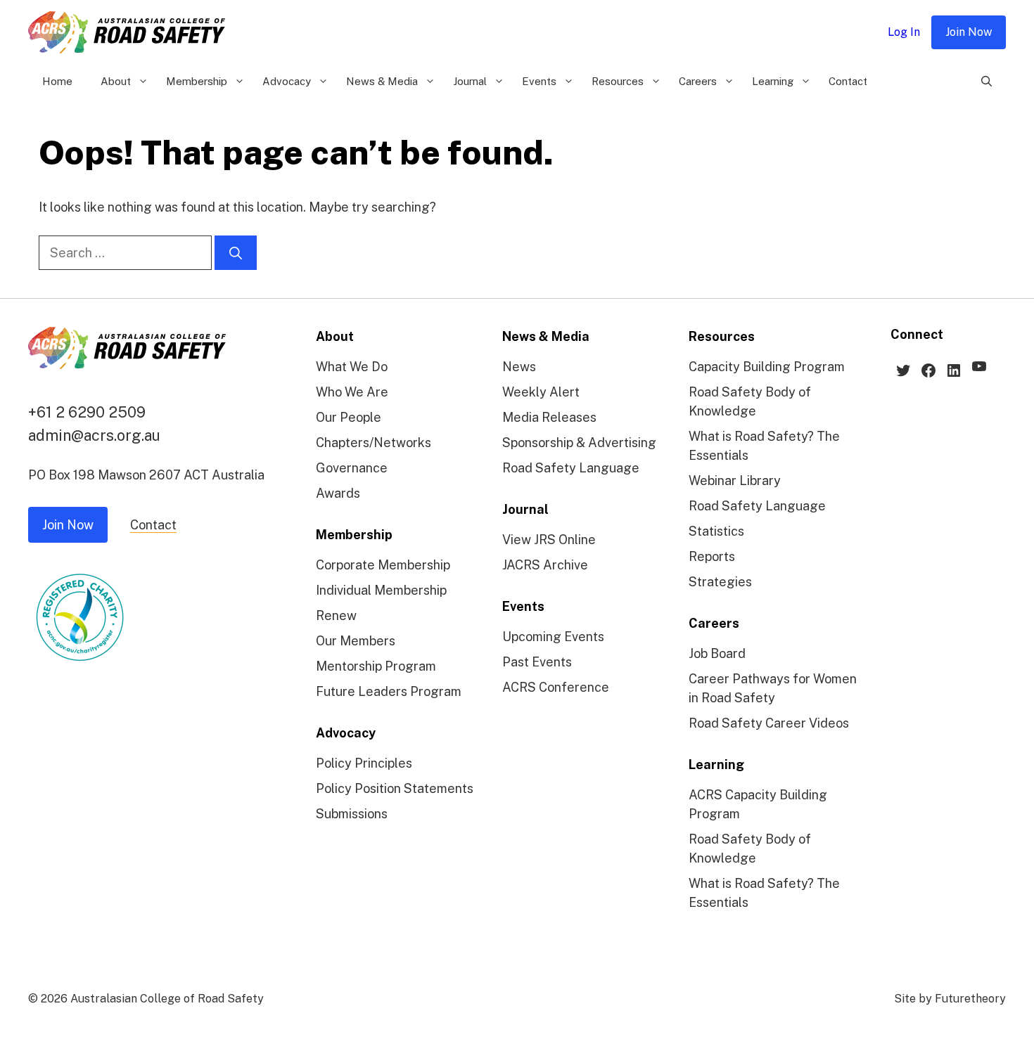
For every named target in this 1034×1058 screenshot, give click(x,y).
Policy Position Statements (394, 788)
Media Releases (549, 417)
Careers (698, 81)
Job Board (717, 653)
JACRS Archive (545, 564)
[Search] (236, 253)
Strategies (720, 581)
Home (57, 81)
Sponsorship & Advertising (579, 442)
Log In (904, 32)
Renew (336, 615)
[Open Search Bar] (986, 81)
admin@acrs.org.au (94, 435)
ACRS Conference (555, 687)
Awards (338, 493)
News (519, 366)
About (116, 81)
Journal (470, 81)
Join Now (968, 32)
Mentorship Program (376, 666)
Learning (772, 81)
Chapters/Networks (373, 442)
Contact (848, 81)
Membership (196, 81)
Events (539, 81)
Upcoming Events (553, 636)
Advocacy (286, 81)
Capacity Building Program (767, 366)
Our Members (355, 640)
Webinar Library (735, 480)
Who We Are (352, 392)
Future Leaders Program (388, 691)
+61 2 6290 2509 (87, 412)
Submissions (352, 813)
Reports (712, 556)
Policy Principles (364, 763)
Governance (352, 467)
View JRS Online (549, 539)
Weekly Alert (541, 392)
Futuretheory (970, 998)
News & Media (382, 81)
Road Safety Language (570, 467)
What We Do (352, 366)
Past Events (537, 661)
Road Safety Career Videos (769, 723)
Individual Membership (381, 590)
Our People (348, 417)
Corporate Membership (383, 564)
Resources (618, 81)
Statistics (716, 531)
